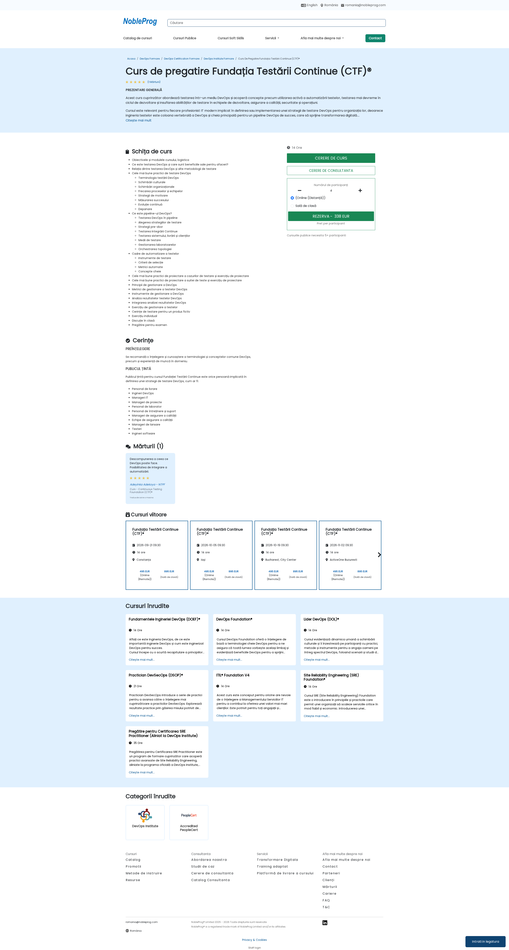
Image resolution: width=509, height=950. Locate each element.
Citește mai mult (139, 120)
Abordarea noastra (209, 859)
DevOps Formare (150, 58)
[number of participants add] (361, 190)
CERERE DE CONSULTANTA (331, 170)
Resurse (133, 880)
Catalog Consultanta (210, 880)
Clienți (328, 880)
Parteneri (331, 873)
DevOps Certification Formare (181, 58)
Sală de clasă (305, 206)
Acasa (131, 58)
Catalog (133, 859)
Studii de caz (203, 866)
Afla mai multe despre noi (321, 38)
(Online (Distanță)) (310, 198)
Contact (375, 38)
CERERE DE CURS (331, 158)
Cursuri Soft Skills (231, 38)
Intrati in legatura (485, 941)
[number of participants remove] (301, 190)
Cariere (329, 893)
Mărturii (329, 886)
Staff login (254, 947)
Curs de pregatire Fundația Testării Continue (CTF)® (269, 58)
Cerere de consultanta (212, 873)
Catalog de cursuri (137, 38)
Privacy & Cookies (254, 940)
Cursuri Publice (184, 38)
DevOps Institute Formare (219, 58)
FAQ (326, 900)
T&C (326, 907)
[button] (378, 554)
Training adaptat (272, 866)
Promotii (133, 866)
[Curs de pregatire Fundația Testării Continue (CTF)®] (143, 21)
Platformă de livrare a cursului (285, 873)
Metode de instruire (144, 873)
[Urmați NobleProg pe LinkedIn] (324, 922)
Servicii (271, 38)
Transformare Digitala (277, 859)
